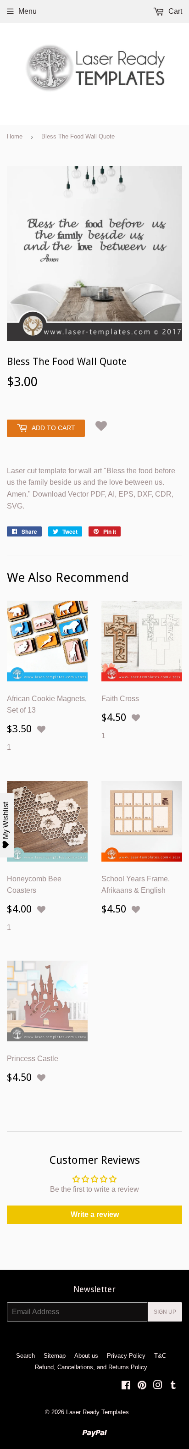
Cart (174, 11)
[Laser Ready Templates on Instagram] (157, 1386)
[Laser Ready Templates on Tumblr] (173, 1386)
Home (14, 136)
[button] (101, 426)
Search (25, 1355)
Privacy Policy (126, 1355)
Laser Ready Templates (97, 1412)
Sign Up (165, 1312)
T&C (160, 1355)
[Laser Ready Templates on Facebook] (126, 1386)
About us (86, 1355)
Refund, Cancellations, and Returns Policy (91, 1367)
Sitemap (55, 1355)
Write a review (95, 1214)
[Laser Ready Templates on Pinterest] (142, 1386)
